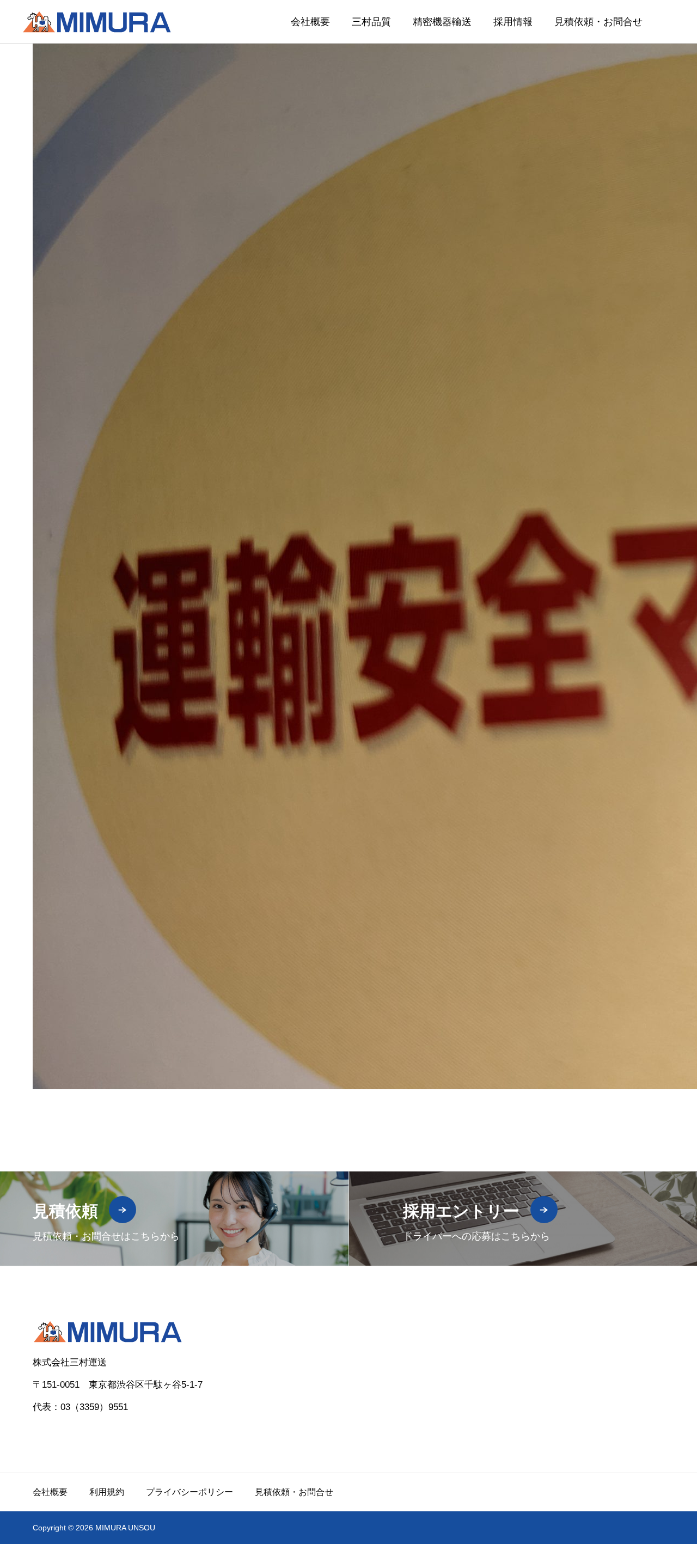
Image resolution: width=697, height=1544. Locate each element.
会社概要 (310, 21)
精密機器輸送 (442, 21)
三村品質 (371, 21)
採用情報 (513, 21)
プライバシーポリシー (189, 1492)
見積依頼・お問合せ (598, 21)
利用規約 (106, 1492)
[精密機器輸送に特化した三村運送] (97, 21)
